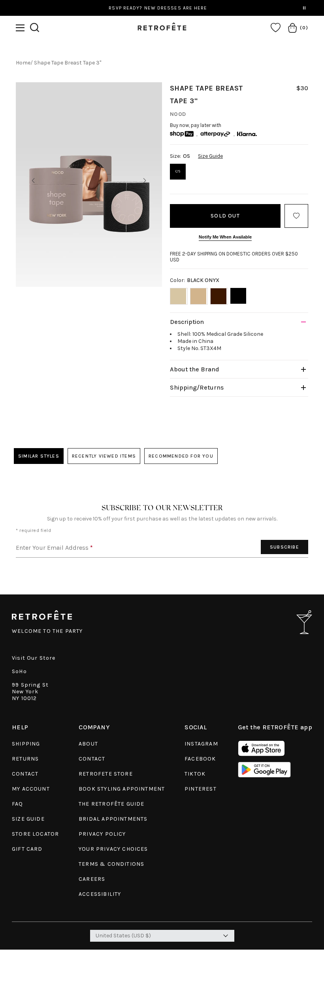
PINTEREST (201, 788)
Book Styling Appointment (122, 788)
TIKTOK (195, 773)
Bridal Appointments (113, 819)
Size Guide (210, 156)
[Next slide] (144, 180)
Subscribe (284, 547)
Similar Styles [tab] (38, 456)
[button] (20, 28)
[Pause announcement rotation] (304, 8)
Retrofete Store (106, 773)
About (88, 743)
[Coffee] (219, 296)
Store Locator (35, 834)
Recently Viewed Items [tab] (104, 456)
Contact (25, 773)
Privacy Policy (102, 834)
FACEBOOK (200, 758)
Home (23, 62)
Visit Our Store (34, 658)
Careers (92, 879)
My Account (31, 788)
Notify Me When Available (225, 237)
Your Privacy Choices (113, 849)
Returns (25, 758)
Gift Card (27, 849)
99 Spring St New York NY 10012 (30, 691)
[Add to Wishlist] (296, 216)
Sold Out (225, 215)
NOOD (178, 114)
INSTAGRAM (201, 743)
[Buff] (179, 296)
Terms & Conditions (111, 864)
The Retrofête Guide (111, 804)
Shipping (26, 743)
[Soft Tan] (199, 296)
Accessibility (100, 894)
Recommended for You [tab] (181, 456)
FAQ (17, 804)
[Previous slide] (33, 180)
